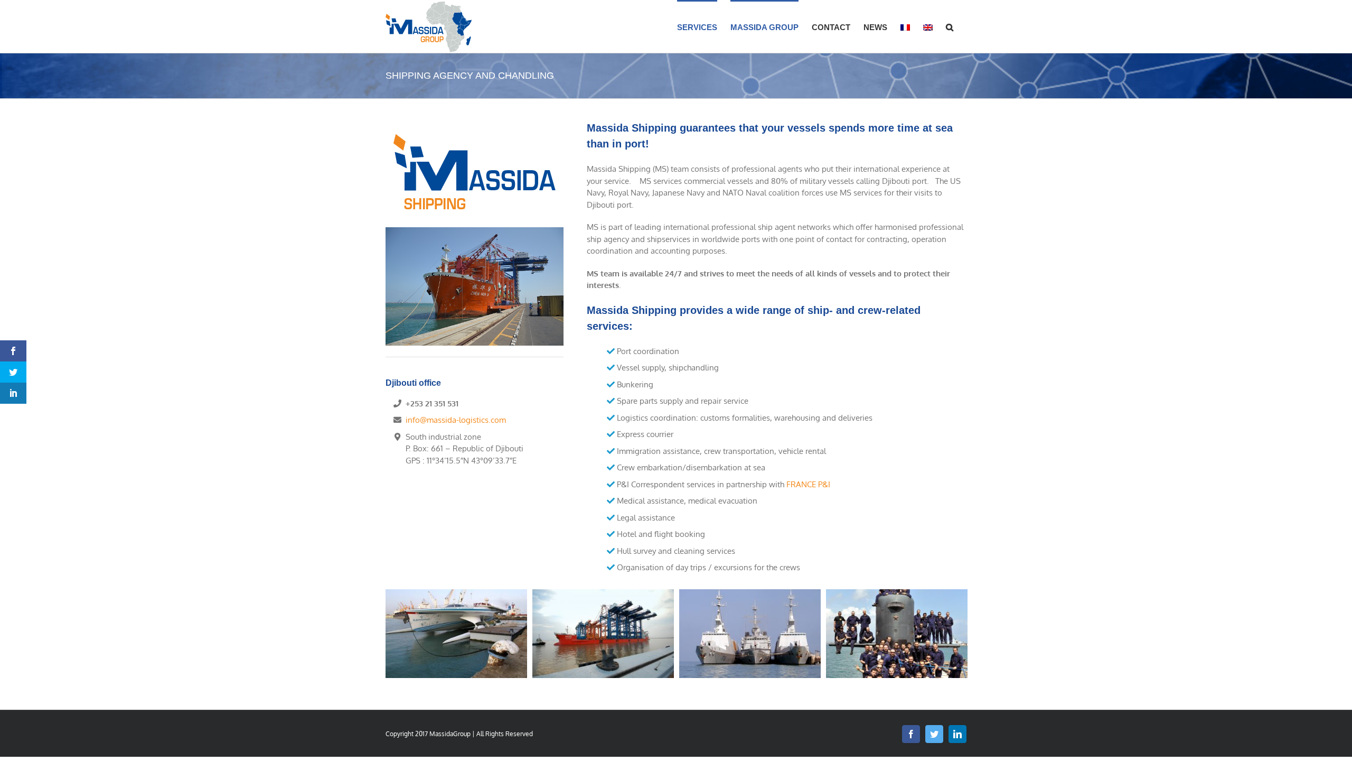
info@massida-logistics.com (456, 420)
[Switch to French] (905, 26)
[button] (949, 26)
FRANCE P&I (808, 484)
